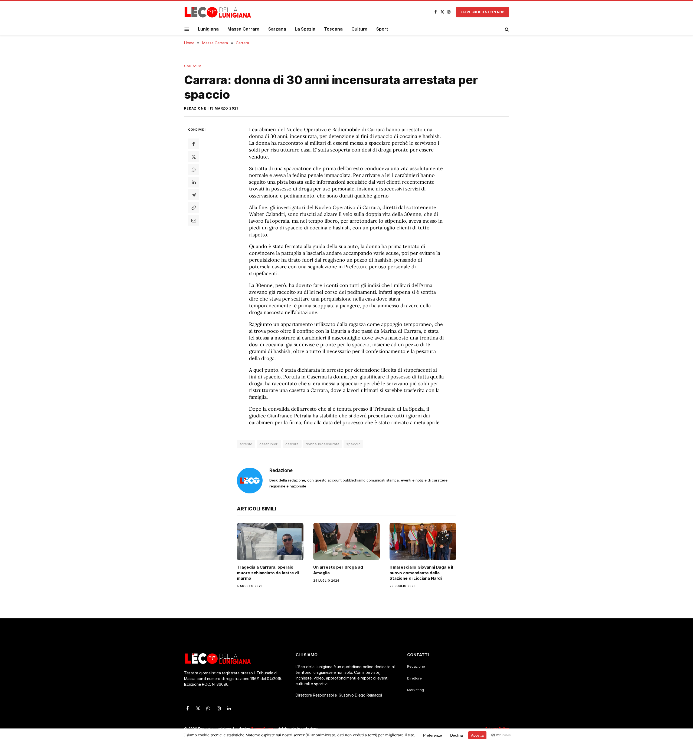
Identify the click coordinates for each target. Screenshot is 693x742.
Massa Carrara (243, 29)
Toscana (333, 29)
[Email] (193, 220)
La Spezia (305, 29)
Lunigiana (208, 29)
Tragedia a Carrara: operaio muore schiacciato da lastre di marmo (268, 573)
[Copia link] (193, 207)
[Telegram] (193, 194)
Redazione (195, 108)
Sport (382, 29)
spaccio (353, 444)
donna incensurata (323, 444)
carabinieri (269, 444)
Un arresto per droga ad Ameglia (338, 570)
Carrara (193, 66)
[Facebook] (193, 143)
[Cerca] (506, 29)
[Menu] (187, 29)
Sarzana (277, 29)
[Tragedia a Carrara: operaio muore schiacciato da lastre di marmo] (270, 541)
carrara (292, 444)
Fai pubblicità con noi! (482, 12)
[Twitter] (193, 156)
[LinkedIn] (193, 182)
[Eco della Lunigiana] (218, 12)
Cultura (359, 29)
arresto (246, 444)
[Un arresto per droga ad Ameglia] (346, 541)
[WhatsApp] (193, 169)
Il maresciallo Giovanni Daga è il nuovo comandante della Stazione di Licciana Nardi (421, 573)
